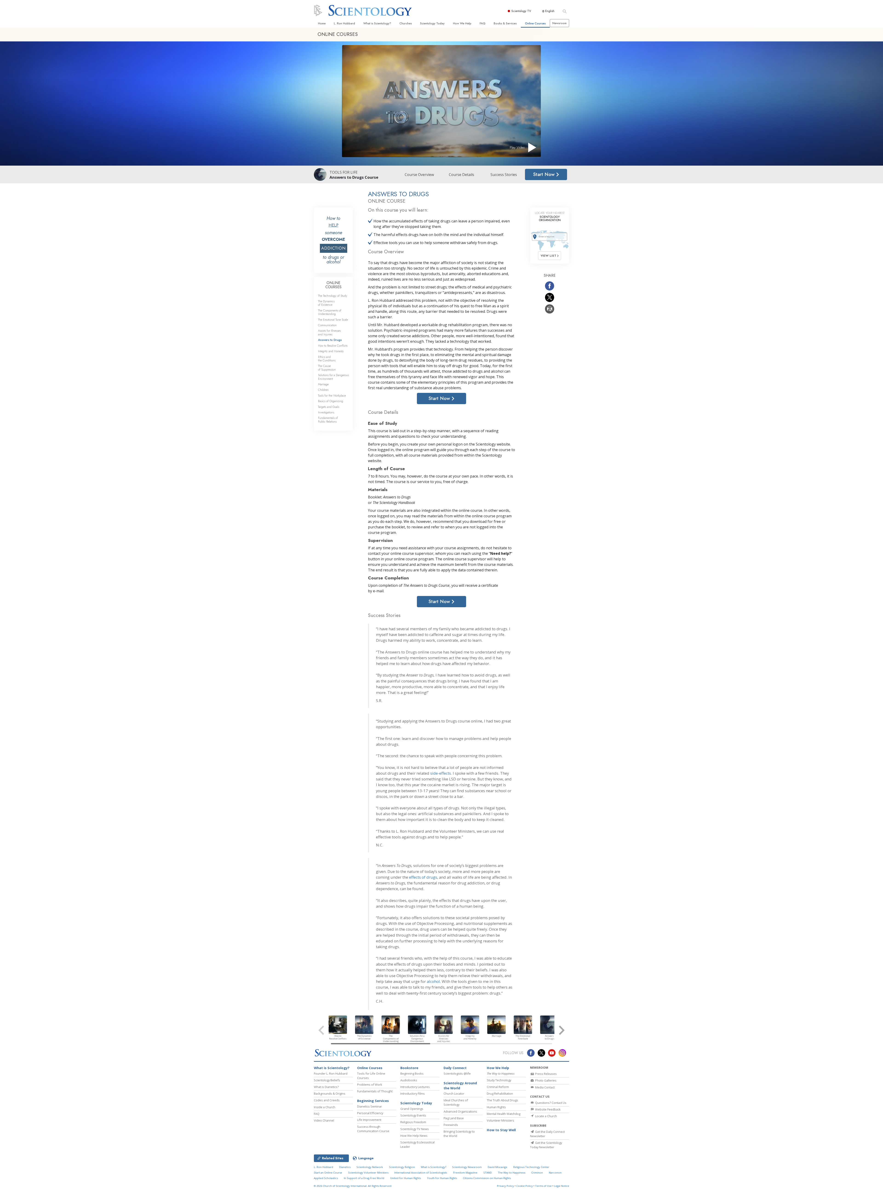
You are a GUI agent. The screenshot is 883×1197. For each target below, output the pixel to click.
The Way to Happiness (511, 1172)
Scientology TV (521, 11)
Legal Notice (561, 1186)
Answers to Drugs (330, 340)
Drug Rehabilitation (500, 1093)
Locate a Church (545, 1116)
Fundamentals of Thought (375, 1091)
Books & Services (505, 23)
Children (323, 390)
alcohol (433, 981)
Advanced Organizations (460, 1111)
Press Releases (545, 1074)
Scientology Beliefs (327, 1080)
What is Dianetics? (326, 1087)
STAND (487, 1172)
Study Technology (499, 1080)
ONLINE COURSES (333, 285)
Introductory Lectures (415, 1087)
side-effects (440, 773)
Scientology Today (432, 23)
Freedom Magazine (465, 1172)
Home (322, 23)
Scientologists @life (457, 1073)
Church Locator (454, 1093)
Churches (405, 23)
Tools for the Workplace (332, 395)
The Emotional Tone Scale (333, 319)
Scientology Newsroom (467, 1167)
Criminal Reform (498, 1087)
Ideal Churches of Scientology (456, 1102)
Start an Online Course (328, 1172)
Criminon (537, 1172)
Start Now (544, 174)
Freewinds (451, 1125)
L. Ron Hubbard (344, 23)
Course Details (461, 174)
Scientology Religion (402, 1167)
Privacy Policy (505, 1186)
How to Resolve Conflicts (332, 345)
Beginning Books (412, 1073)
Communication (327, 325)
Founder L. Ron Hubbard (330, 1073)
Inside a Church (324, 1107)
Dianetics (344, 1167)
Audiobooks (408, 1080)
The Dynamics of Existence (326, 303)
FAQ (482, 23)
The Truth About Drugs (502, 1100)
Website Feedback (547, 1109)
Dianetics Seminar (369, 1106)
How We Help (462, 23)
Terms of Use (543, 1186)
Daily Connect (455, 1068)
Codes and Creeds (327, 1100)
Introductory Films (412, 1093)
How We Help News (413, 1136)
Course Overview (419, 174)
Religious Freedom (413, 1122)
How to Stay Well (501, 1130)
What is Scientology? (377, 23)
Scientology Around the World (460, 1085)
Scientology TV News (414, 1129)
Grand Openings (411, 1109)
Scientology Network (369, 1167)
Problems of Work (369, 1084)
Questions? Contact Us (550, 1103)
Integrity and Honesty (331, 351)
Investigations (326, 412)
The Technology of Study (332, 295)
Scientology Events (413, 1115)
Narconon (555, 1172)
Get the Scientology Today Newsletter (546, 1145)
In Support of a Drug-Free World (364, 1178)
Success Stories (503, 174)
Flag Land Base (454, 1118)
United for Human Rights (405, 1178)
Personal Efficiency (370, 1113)
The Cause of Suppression (327, 367)
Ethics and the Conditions (326, 359)
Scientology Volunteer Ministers (368, 1172)
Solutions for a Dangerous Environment (333, 377)
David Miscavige (497, 1167)
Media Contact (544, 1087)
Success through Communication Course (373, 1129)
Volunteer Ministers (500, 1120)
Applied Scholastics (326, 1178)
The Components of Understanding (329, 312)
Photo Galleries (545, 1080)
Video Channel (324, 1120)
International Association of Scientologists (420, 1172)
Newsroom (559, 23)
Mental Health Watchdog (503, 1114)
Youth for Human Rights (442, 1178)
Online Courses (535, 23)
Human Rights (496, 1107)
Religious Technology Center (531, 1167)
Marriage (323, 384)
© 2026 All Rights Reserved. (353, 1186)
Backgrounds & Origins (329, 1093)
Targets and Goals (328, 407)
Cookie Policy (524, 1186)
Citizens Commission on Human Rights (487, 1178)
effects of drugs (423, 877)
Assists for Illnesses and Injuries (329, 332)
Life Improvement (369, 1120)
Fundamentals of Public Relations (328, 419)
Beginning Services (373, 1101)
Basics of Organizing (330, 401)
